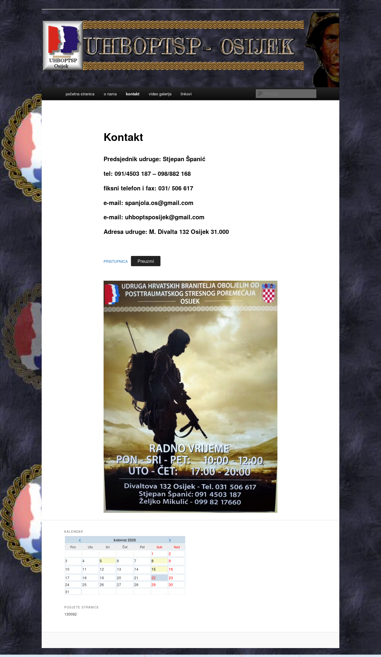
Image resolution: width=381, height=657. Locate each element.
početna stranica (80, 94)
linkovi (186, 94)
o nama (110, 94)
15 (160, 569)
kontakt (132, 94)
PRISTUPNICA (116, 261)
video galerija (160, 94)
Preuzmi (146, 261)
